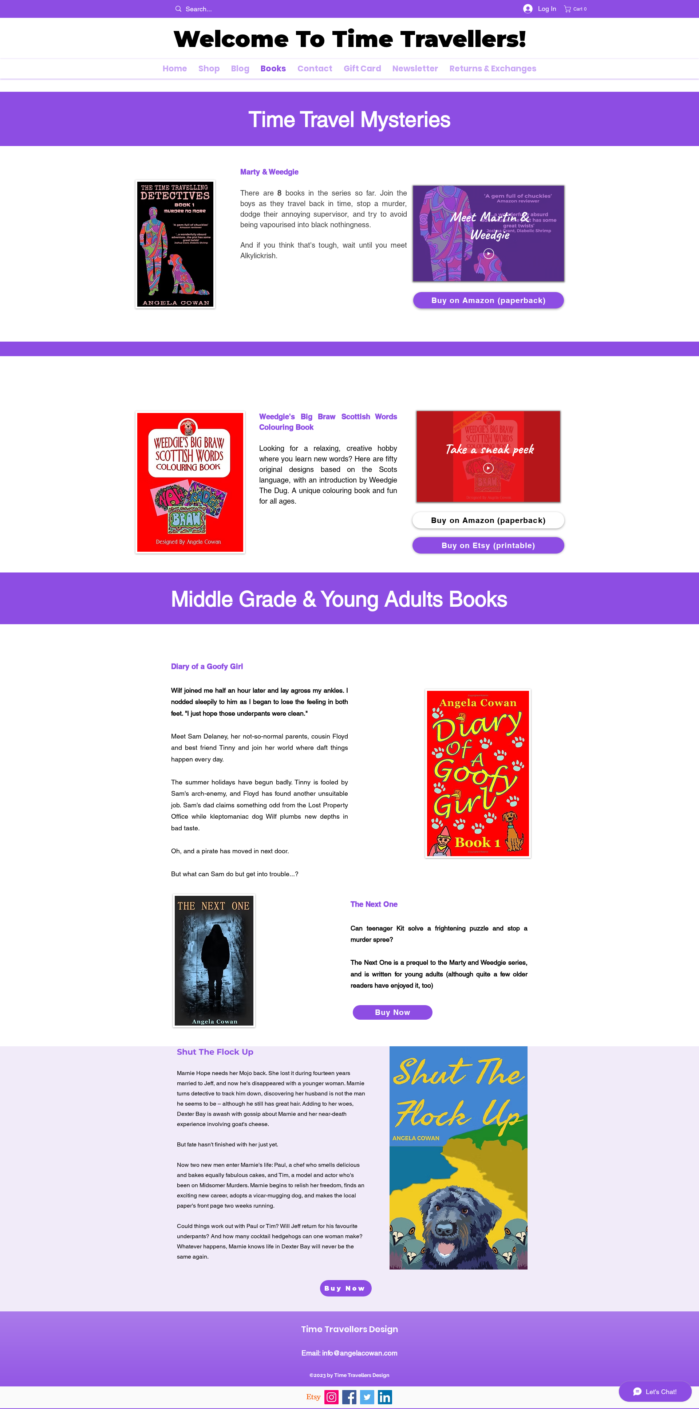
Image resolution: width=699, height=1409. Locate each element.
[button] (577, 8)
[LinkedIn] (385, 1397)
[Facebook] (349, 1397)
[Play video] (488, 253)
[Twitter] (367, 1397)
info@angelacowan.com (360, 1353)
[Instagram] (331, 1397)
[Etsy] (314, 1397)
